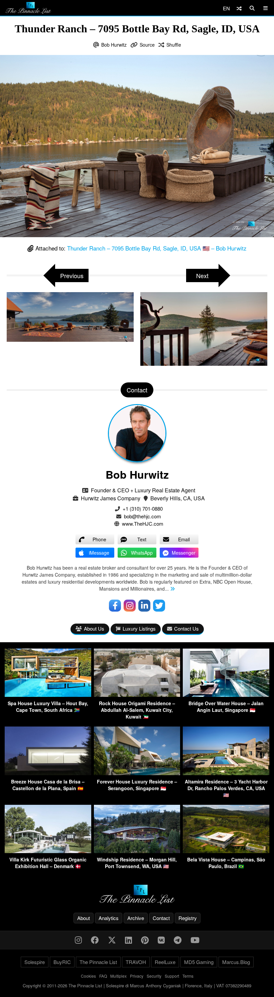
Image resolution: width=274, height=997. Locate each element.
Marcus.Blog (236, 961)
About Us (94, 628)
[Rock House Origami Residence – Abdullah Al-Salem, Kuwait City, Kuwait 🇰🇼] (137, 694)
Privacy (136, 976)
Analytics (109, 917)
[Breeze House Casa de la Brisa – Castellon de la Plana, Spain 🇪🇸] (48, 772)
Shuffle (173, 44)
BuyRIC (62, 961)
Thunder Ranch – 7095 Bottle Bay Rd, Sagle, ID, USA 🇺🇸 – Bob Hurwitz (157, 248)
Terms (187, 976)
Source (147, 44)
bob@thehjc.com (142, 516)
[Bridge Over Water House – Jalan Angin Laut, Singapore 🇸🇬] (226, 694)
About (83, 917)
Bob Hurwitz (114, 44)
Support (172, 976)
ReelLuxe (165, 961)
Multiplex (118, 976)
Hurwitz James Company (110, 498)
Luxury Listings (139, 628)
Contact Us (186, 628)
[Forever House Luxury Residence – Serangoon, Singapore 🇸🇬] (137, 772)
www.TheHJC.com (142, 523)
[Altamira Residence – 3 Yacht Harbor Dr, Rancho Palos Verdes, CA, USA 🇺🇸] (226, 772)
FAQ (103, 976)
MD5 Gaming (199, 961)
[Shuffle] (239, 8)
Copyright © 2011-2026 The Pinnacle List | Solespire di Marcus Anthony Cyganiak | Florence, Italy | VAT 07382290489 (137, 985)
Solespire (34, 961)
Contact (161, 917)
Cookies (88, 976)
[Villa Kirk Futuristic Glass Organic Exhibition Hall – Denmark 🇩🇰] (48, 850)
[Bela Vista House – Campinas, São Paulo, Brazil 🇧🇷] (226, 850)
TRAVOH (136, 961)
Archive (135, 917)
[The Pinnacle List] (137, 894)
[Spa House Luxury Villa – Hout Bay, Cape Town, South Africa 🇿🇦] (48, 694)
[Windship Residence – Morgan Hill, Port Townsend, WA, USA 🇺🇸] (137, 850)
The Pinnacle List (98, 961)
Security (154, 976)
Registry (187, 917)
